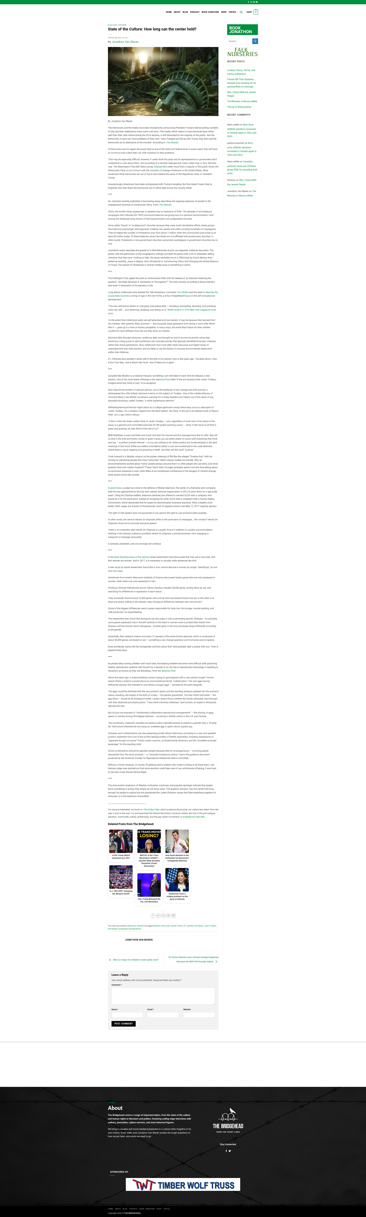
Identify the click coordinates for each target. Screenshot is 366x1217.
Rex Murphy (112, 929)
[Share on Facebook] (153, 915)
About (177, 12)
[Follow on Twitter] (254, 2)
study (118, 567)
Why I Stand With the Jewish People (241, 94)
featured (122, 25)
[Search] (241, 12)
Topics (232, 12)
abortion (156, 926)
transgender (123, 929)
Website (187, 1009)
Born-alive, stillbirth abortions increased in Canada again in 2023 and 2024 (241, 130)
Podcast (195, 12)
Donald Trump (176, 926)
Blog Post (112, 25)
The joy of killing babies (239, 107)
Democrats (165, 926)
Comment (117, 985)
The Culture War (151, 809)
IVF (184, 926)
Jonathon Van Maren (125, 41)
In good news (114, 488)
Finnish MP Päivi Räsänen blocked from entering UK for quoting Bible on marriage (241, 83)
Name (115, 1009)
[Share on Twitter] (158, 915)
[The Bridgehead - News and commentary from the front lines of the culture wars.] (127, 12)
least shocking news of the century (131, 557)
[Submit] (255, 41)
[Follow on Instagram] (251, 2)
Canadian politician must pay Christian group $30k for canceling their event (242, 167)
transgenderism (135, 929)
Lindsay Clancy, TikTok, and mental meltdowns (241, 72)
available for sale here (193, 816)
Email (150, 1009)
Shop (224, 12)
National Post (168, 670)
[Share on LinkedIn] (173, 915)
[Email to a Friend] (163, 915)
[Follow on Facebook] (248, 2)
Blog (185, 12)
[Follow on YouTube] (256, 2)
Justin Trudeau (210, 926)
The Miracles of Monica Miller (242, 101)
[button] (252, 12)
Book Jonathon (210, 12)
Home (169, 12)
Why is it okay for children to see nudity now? (136, 959)
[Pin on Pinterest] (168, 915)
